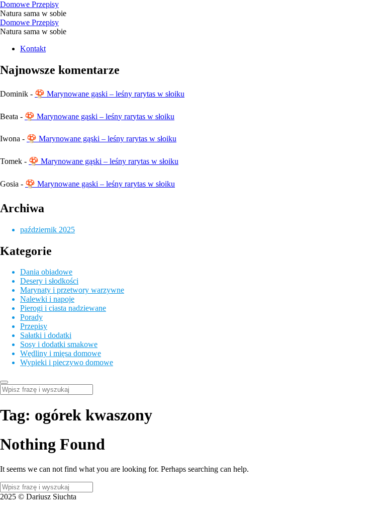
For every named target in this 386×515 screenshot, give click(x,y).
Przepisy (33, 326)
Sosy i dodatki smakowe (59, 344)
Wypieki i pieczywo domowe (66, 362)
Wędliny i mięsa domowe (60, 353)
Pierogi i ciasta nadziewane (63, 308)
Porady (31, 317)
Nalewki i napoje (47, 299)
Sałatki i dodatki (45, 335)
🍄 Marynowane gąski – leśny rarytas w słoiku (109, 94)
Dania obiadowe (46, 272)
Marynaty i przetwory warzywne (72, 290)
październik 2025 (47, 229)
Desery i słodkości (49, 281)
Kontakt (33, 48)
